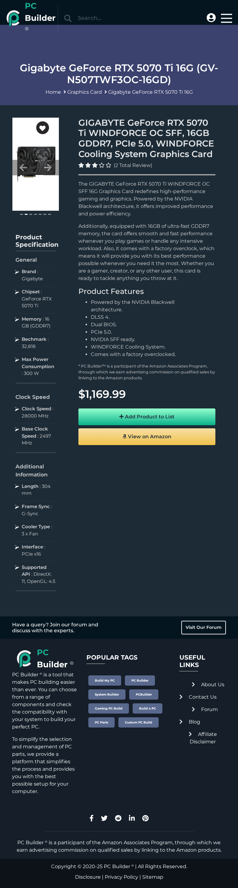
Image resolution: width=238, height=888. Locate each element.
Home (53, 92)
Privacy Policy (121, 877)
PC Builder (117, 866)
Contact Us (202, 697)
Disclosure (88, 877)
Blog (193, 722)
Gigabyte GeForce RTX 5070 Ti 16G (150, 92)
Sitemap (152, 877)
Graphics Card (84, 92)
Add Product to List (149, 417)
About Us (212, 684)
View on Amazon (149, 436)
